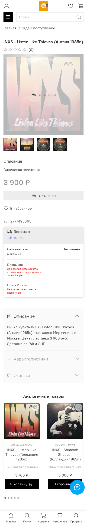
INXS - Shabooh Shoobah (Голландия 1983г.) (65, 454)
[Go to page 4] (15, 498)
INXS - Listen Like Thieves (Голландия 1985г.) (21, 454)
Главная (9, 28)
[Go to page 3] (11, 498)
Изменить (16, 238)
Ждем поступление (38, 28)
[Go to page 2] (8, 498)
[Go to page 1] (5, 498)
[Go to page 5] (18, 498)
